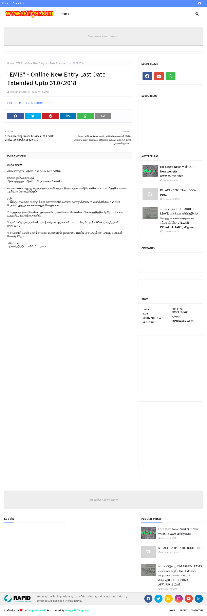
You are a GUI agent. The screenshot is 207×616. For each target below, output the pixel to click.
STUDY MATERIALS (153, 318)
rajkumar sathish (20, 91)
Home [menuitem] (65, 14)
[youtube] (159, 76)
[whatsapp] (170, 76)
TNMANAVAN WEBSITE (184, 321)
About (183, 610)
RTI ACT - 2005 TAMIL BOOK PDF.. (178, 192)
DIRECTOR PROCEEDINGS (180, 311)
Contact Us (18, 3)
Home (5, 3)
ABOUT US (148, 322)
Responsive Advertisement (103, 36)
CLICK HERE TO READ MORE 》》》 (30, 103)
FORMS (176, 316)
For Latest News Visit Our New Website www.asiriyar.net (177, 171)
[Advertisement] (171, 365)
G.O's (145, 313)
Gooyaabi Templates (77, 610)
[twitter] (158, 599)
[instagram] (179, 599)
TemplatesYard (36, 610)
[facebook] (199, 3)
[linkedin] (199, 599)
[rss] (169, 599)
